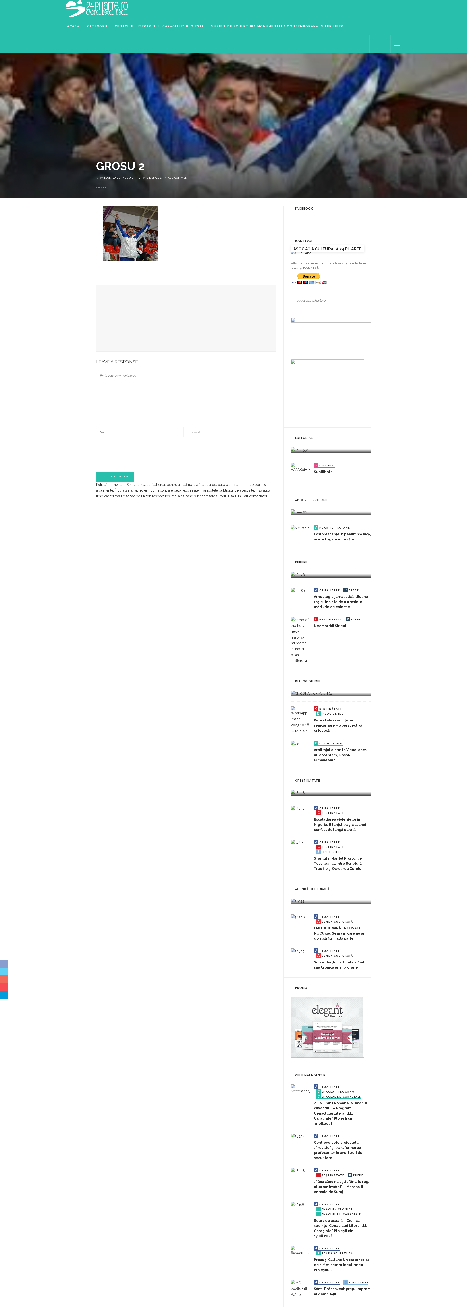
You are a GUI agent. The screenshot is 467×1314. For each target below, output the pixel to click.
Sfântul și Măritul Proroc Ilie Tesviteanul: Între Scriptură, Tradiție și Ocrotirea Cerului (338, 863)
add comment (178, 177)
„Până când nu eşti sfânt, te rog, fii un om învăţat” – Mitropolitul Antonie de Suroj (341, 1187)
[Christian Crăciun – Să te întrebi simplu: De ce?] (312, 693)
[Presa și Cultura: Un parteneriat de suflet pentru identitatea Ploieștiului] (300, 1255)
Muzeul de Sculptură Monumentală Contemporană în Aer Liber (277, 26)
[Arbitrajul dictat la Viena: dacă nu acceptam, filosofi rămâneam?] (295, 750)
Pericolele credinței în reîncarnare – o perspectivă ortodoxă (338, 725)
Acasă (73, 26)
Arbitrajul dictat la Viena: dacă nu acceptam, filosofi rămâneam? (340, 755)
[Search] (385, 44)
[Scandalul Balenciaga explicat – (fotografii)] (300, 450)
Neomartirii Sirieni (330, 626)
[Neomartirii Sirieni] (300, 640)
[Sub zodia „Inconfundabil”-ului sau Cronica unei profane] (297, 958)
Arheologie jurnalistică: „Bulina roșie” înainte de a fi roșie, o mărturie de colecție (341, 602)
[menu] (397, 44)
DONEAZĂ (311, 268)
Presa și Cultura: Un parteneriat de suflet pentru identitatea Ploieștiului (341, 1265)
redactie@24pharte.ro (311, 300)
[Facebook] (375, 44)
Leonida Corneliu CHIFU (122, 177)
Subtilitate (323, 472)
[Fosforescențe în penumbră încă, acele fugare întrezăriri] (300, 535)
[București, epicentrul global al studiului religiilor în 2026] (297, 901)
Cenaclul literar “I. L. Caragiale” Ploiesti (159, 26)
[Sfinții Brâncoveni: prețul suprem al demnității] (300, 1289)
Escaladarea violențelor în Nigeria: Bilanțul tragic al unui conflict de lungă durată (340, 825)
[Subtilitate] (300, 472)
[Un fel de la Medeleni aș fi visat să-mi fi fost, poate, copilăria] (299, 512)
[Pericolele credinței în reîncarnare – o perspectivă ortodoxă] (300, 720)
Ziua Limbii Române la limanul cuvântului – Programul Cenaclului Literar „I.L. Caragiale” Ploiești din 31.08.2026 (340, 1113)
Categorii (97, 26)
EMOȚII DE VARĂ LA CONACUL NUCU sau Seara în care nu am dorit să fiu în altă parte (340, 933)
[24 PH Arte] (96, 8)
